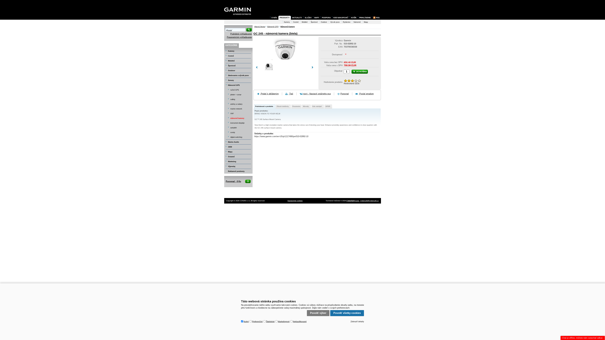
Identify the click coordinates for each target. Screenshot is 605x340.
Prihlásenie (365, 18)
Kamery (231, 51)
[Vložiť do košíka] (359, 72)
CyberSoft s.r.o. (352, 201)
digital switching (236, 137)
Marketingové (284, 321)
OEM (230, 147)
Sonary (231, 80)
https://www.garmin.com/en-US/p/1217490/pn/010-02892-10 (281, 136)
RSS (378, 18)
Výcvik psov (335, 22)
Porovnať (344, 94)
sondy (232, 132)
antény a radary (236, 104)
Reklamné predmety (236, 171)
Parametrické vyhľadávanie (239, 37)
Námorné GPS (234, 85)
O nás (274, 18)
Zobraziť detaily (357, 321)
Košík (354, 18)
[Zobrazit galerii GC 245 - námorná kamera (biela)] (284, 59)
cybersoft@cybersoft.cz (369, 201)
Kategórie (231, 45)
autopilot (233, 128)
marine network (236, 109)
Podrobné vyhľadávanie (241, 34)
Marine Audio (233, 142)
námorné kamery (237, 118)
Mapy (230, 152)
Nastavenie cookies (295, 201)
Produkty (284, 18)
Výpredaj (231, 166)
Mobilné (231, 61)
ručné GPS (234, 90)
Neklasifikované (300, 321)
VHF (232, 113)
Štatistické (270, 321)
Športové (232, 66)
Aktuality (297, 18)
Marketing (232, 161)
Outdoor (231, 70)
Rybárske (346, 22)
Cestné (231, 56)
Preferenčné (257, 321)
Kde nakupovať (340, 18)
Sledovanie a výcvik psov (238, 75)
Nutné (246, 321)
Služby (308, 18)
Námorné (357, 22)
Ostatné (231, 157)
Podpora (326, 18)
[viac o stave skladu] (346, 54)
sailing (232, 99)
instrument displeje (237, 123)
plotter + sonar (235, 95)
